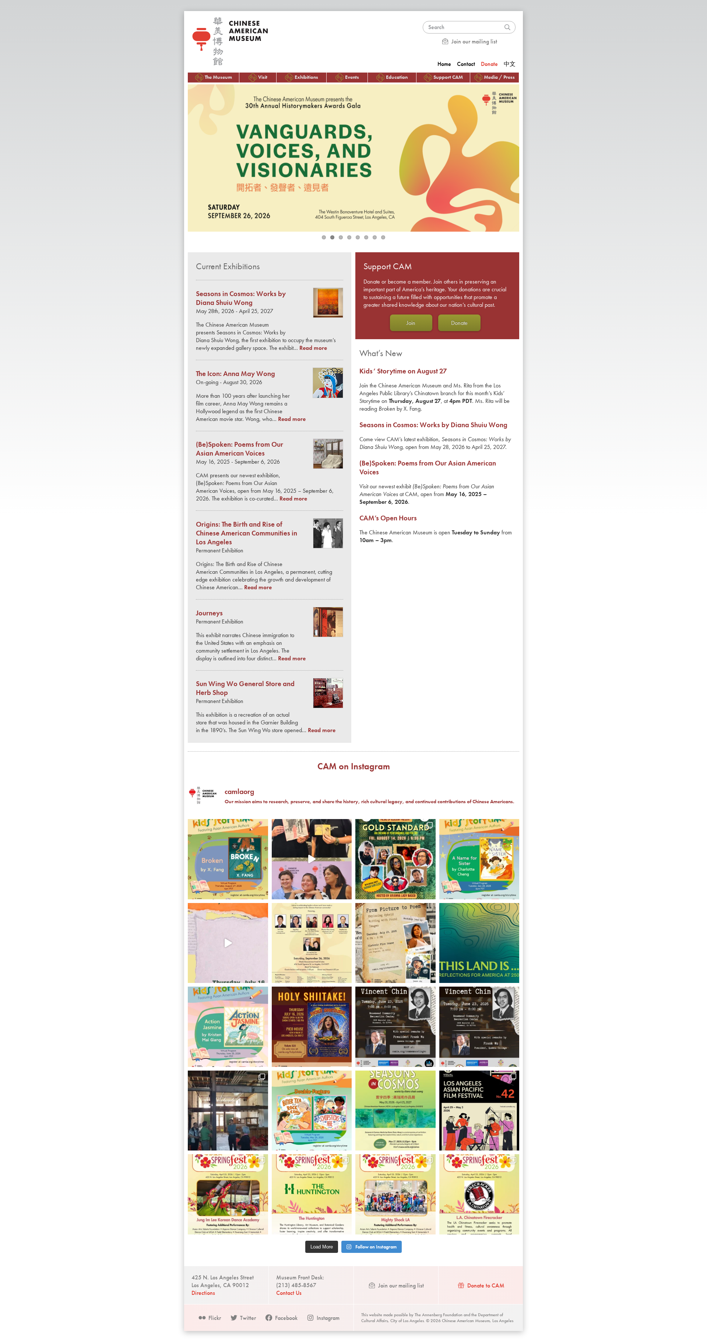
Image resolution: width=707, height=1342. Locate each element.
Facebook (286, 1318)
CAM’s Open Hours (388, 518)
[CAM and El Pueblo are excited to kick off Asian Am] (228, 1194)
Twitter (247, 1318)
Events (352, 77)
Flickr (214, 1318)
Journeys (209, 613)
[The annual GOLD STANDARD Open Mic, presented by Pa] (395, 859)
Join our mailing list (473, 41)
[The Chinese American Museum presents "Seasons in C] (395, 1111)
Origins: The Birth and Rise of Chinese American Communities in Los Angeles (246, 533)
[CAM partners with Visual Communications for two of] (479, 1111)
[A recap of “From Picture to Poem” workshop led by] (312, 859)
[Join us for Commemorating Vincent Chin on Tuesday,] (479, 1027)
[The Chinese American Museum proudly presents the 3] (312, 943)
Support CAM (448, 77)
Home (444, 64)
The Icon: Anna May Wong (235, 373)
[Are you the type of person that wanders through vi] (395, 943)
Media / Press (499, 77)
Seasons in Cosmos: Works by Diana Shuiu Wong (433, 425)
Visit (262, 77)
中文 (510, 64)
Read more (313, 348)
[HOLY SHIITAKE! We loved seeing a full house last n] (228, 943)
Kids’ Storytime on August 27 (403, 371)
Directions (203, 1293)
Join (411, 323)
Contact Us (289, 1293)
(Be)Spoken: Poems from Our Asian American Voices (239, 449)
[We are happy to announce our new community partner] (395, 1027)
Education (397, 77)
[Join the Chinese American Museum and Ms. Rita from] (228, 859)
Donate (489, 64)
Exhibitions (306, 77)
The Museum (218, 77)
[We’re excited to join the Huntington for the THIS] (479, 943)
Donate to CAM (485, 1285)
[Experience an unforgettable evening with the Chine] (312, 1027)
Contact (466, 64)
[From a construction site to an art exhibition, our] (228, 1111)
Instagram (327, 1318)
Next (526, 156)
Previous (180, 156)
